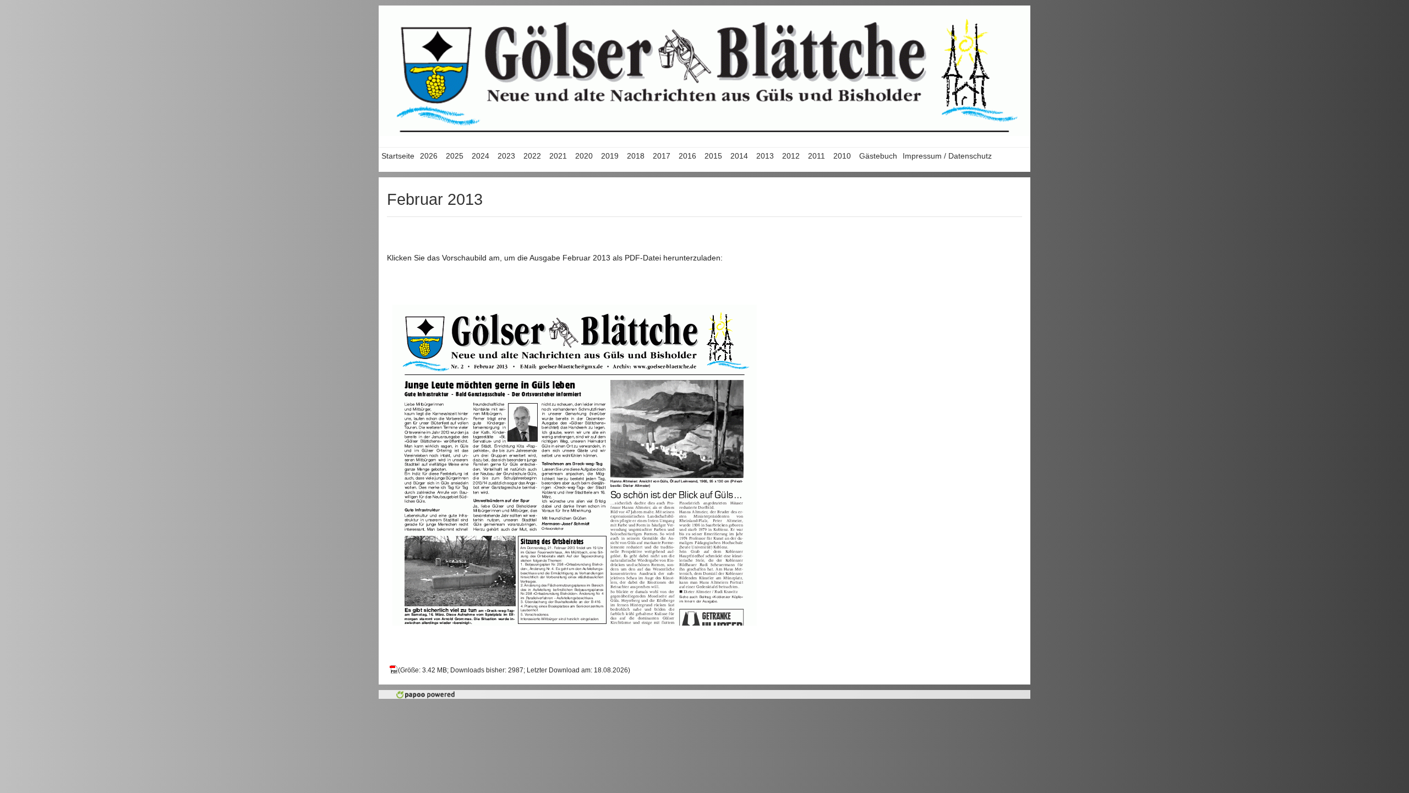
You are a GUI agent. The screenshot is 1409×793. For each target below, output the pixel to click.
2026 (429, 155)
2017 (661, 155)
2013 (765, 155)
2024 (480, 155)
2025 (454, 155)
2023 (506, 155)
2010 (842, 155)
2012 (791, 155)
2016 (687, 155)
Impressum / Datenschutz (947, 155)
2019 (610, 155)
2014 (739, 155)
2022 (532, 155)
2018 (636, 155)
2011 (816, 155)
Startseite (397, 155)
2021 (558, 155)
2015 (713, 155)
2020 (584, 155)
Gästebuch (878, 155)
